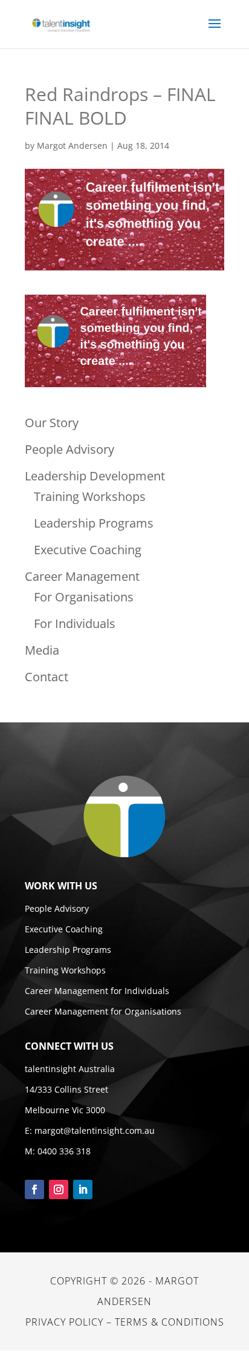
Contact (46, 677)
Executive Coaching (87, 549)
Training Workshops (90, 496)
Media (42, 650)
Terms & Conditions (169, 1322)
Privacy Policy (64, 1322)
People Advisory (69, 449)
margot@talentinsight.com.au (94, 1130)
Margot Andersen (72, 145)
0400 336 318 (64, 1151)
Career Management (82, 576)
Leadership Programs (94, 523)
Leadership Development (95, 476)
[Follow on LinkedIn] (82, 1189)
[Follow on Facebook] (34, 1189)
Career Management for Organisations (103, 1011)
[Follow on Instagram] (58, 1189)
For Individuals (74, 623)
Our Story (52, 422)
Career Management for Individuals (97, 990)
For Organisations (84, 597)
